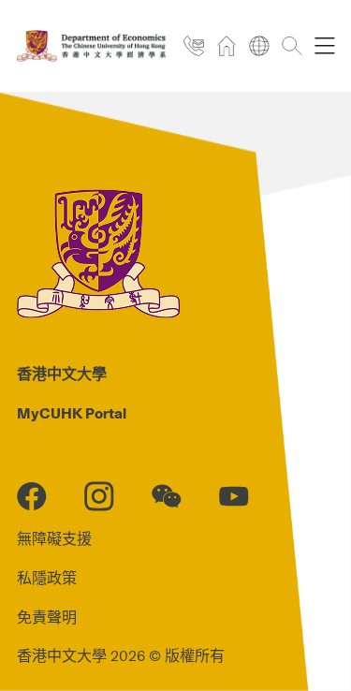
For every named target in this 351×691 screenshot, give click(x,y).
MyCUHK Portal (71, 413)
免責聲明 (47, 617)
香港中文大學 (62, 374)
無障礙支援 (54, 539)
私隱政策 (47, 578)
